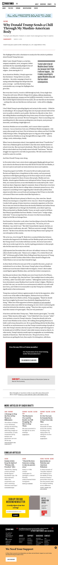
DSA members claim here (29, 360)
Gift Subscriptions (39, 541)
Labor (4, 8)
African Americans (44, 95)
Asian (9, 97)
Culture (5, 21)
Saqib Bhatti (7, 39)
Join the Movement (11, 559)
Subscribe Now (44, 513)
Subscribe (43, 4)
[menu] (17, 4)
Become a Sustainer (30, 540)
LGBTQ (32, 97)
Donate (49, 4)
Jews (4, 97)
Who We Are (22, 538)
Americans (14, 97)
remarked (36, 298)
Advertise (30, 544)
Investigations (27, 8)
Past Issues (22, 539)
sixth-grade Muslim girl (37, 162)
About (36, 4)
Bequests (30, 542)
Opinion (18, 8)
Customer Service (38, 544)
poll (16, 255)
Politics (10, 8)
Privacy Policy (21, 542)
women (21, 97)
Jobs (45, 538)
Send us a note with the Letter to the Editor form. (33, 395)
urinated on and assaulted (42, 302)
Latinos (34, 95)
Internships (47, 540)
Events (36, 8)
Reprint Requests (46, 542)
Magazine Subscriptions (39, 539)
